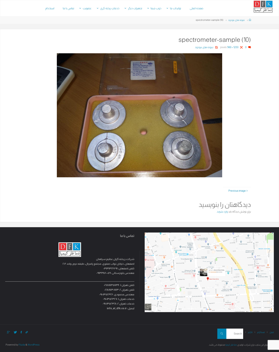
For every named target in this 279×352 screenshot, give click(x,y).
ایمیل (271, 332)
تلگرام (250, 332)
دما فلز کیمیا (231, 344)
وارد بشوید (222, 211)
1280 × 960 (232, 47)
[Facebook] (21, 332)
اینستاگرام (261, 332)
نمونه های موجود (236, 20)
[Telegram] (27, 332)
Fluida (21, 344)
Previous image (237, 190)
